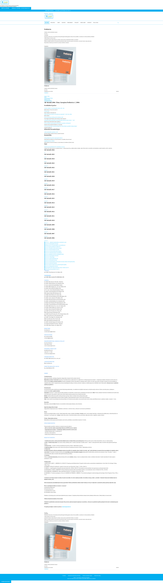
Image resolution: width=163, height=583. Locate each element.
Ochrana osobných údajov (87, 575)
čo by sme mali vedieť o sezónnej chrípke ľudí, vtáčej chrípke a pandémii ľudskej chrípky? (60, 126)
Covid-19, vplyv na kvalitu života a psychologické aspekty (55, 264)
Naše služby (83, 22)
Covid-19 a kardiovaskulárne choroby (52, 249)
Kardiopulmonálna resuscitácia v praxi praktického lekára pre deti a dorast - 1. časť (59, 120)
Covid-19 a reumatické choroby (51, 260)
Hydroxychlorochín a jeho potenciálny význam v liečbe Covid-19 (57, 267)
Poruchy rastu (46, 111)
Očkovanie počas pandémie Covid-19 (52, 269)
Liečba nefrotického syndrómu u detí (51, 132)
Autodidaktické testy (48, 101)
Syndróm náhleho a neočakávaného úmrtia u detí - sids (54, 108)
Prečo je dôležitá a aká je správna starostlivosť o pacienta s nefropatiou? (57, 123)
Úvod (47, 22)
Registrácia (51, 13)
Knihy (58, 22)
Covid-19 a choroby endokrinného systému (53, 251)
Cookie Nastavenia (5, 581)
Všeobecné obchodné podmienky (74, 575)
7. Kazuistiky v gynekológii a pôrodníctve (63, 10)
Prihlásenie (46, 13)
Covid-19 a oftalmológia (49, 257)
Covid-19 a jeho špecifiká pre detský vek (52, 246)
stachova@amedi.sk (66, 506)
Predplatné (46, 92)
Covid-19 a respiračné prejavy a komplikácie (53, 252)
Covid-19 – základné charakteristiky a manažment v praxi (55, 242)
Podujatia (52, 22)
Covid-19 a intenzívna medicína (51, 263)
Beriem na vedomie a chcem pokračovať (21, 8)
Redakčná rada (47, 99)
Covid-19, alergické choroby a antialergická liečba (54, 254)
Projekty (77, 22)
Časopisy (64, 22)
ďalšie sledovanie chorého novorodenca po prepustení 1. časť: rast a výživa (58, 114)
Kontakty (89, 22)
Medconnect (70, 22)
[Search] (118, 22)
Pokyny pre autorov (47, 100)
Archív (45, 97)
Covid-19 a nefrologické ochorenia (51, 243)
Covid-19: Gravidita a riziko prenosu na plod (53, 248)
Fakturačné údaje (97, 575)
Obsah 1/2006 (46, 96)
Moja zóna (95, 22)
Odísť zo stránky (5, 8)
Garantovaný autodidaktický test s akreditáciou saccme (54, 146)
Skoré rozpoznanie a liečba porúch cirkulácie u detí (53, 117)
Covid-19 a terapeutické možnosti (51, 266)
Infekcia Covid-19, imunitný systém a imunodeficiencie (55, 245)
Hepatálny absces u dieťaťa (49, 140)
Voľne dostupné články (48, 98)
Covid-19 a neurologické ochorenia (51, 255)
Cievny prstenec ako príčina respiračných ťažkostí (53, 137)
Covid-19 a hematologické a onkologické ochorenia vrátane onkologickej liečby (60, 261)
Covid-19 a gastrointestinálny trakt (51, 258)
